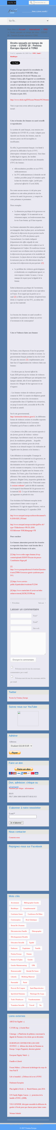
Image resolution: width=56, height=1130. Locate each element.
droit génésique (31, 920)
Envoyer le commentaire (23, 660)
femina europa (16, 954)
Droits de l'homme (17, 925)
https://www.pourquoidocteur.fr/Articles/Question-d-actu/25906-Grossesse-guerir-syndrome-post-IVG (28, 572)
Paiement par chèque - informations (21, 788)
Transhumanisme (34, 999)
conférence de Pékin (35, 914)
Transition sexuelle (17, 1005)
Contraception (16, 920)
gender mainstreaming (19, 965)
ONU (45, 29)
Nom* (35, 616)
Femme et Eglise (17, 960)
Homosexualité (16, 971)
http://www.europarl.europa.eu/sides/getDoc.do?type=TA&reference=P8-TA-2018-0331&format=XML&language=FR (27, 527)
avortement (15, 903)
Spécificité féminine (18, 994)
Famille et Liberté (16, 1061)
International (34, 29)
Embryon (14, 948)
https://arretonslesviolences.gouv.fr (22, 417)
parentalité (14, 982)
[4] (20, 492)
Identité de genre (32, 971)
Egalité (31, 942)
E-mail (12, 814)
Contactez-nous (14, 837)
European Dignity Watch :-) (19, 1055)
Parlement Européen (17, 1083)
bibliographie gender (31, 903)
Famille (37, 948)
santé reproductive (36, 988)
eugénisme (26, 948)
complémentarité (29, 908)
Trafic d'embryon (17, 999)
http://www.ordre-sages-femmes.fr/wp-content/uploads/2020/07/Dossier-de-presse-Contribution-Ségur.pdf (26, 557)
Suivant (42, 602)
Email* (35, 622)
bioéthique (14, 908)
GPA (33, 965)
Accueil (22, 29)
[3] (27, 360)
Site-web (36, 628)
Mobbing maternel (28, 977)
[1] (43, 263)
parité (25, 982)
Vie (40, 1005)
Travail (31, 1005)
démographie (36, 931)
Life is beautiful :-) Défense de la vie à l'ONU (26, 1077)
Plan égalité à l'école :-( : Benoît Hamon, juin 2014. (27, 1089)
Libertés (13, 977)
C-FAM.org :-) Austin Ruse (19, 1028)
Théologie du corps (37, 994)
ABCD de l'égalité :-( (17, 1022)
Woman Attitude (15, 1113)
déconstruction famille (19, 931)
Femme (29, 954)
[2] (15, 297)
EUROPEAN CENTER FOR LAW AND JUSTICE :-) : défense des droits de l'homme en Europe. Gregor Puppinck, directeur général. (26, 1046)
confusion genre (17, 914)
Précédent (14, 602)
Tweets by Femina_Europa (18, 698)
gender (30, 960)
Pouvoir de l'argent (18, 988)
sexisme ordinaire (18, 486)
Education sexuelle (17, 942)
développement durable (19, 937)
